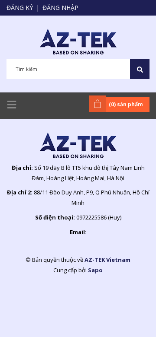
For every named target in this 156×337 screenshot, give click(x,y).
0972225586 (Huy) (98, 217)
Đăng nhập (60, 7)
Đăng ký (19, 7)
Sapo (95, 270)
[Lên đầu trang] (127, 316)
